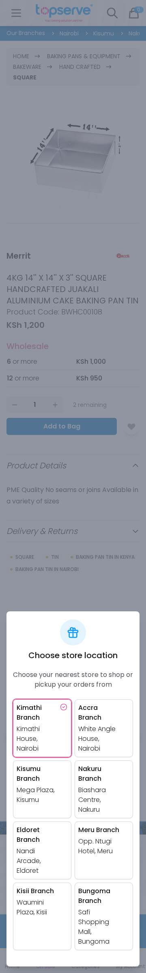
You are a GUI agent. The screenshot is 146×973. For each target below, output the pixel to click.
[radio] (42, 728)
